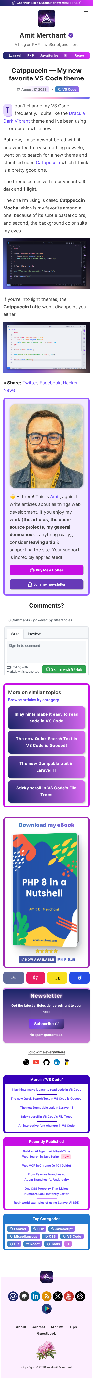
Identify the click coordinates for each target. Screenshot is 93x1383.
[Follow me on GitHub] (46, 1064)
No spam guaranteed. (46, 1035)
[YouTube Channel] (36, 1064)
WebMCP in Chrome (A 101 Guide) (46, 1165)
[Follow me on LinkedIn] (57, 1064)
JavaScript (49, 55)
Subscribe (44, 1023)
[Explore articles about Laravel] (35, 978)
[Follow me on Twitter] (46, 446)
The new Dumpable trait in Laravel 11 (46, 1107)
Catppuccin (48, 162)
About (21, 1327)
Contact (38, 1327)
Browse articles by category (33, 699)
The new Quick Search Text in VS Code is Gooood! (47, 1098)
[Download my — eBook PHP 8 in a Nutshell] (46, 889)
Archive (57, 1327)
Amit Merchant (43, 35)
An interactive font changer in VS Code (46, 1125)
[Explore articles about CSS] (79, 978)
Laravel (15, 55)
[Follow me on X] (26, 1064)
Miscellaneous (25, 1236)
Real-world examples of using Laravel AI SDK (46, 1202)
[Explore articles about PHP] (13, 978)
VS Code (69, 89)
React (79, 55)
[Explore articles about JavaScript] (57, 978)
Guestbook (46, 1333)
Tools (55, 1244)
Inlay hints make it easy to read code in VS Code (46, 1089)
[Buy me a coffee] (67, 1064)
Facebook (50, 382)
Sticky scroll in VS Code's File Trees (46, 1116)
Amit (55, 496)
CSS (52, 1236)
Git (66, 55)
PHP (30, 55)
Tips (73, 1327)
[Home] (46, 18)
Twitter (29, 382)
